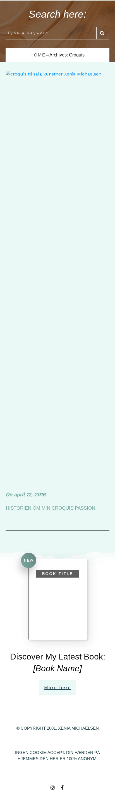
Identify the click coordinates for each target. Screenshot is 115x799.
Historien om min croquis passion (50, 508)
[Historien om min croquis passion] (58, 280)
